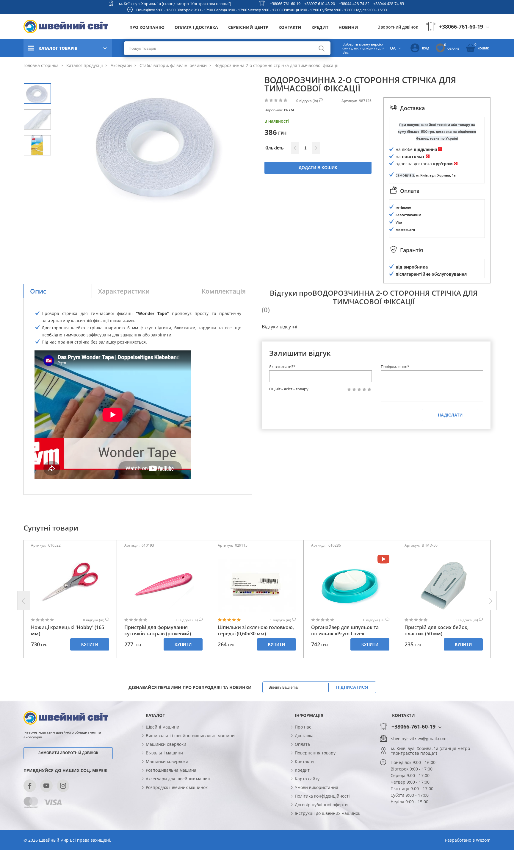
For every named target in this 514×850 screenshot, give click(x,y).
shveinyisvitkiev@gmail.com (418, 738)
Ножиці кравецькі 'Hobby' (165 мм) (67, 630)
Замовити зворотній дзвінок (68, 753)
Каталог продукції (84, 65)
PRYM (289, 110)
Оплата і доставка (196, 27)
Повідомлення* (395, 366)
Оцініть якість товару (288, 389)
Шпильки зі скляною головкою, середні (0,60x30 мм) (256, 630)
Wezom (483, 840)
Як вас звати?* (282, 366)
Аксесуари (120, 65)
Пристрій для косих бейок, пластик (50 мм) (436, 630)
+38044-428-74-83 (388, 3)
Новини (348, 27)
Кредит (319, 27)
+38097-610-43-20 (319, 3)
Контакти (289, 27)
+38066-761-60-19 (285, 3)
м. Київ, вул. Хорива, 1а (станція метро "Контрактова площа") (175, 3)
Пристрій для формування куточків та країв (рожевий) (157, 630)
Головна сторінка (41, 65)
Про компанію (146, 27)
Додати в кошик (318, 167)
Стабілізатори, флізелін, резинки (172, 65)
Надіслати (450, 415)
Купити (89, 644)
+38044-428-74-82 (354, 3)
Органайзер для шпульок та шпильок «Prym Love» (345, 630)
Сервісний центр (248, 27)
